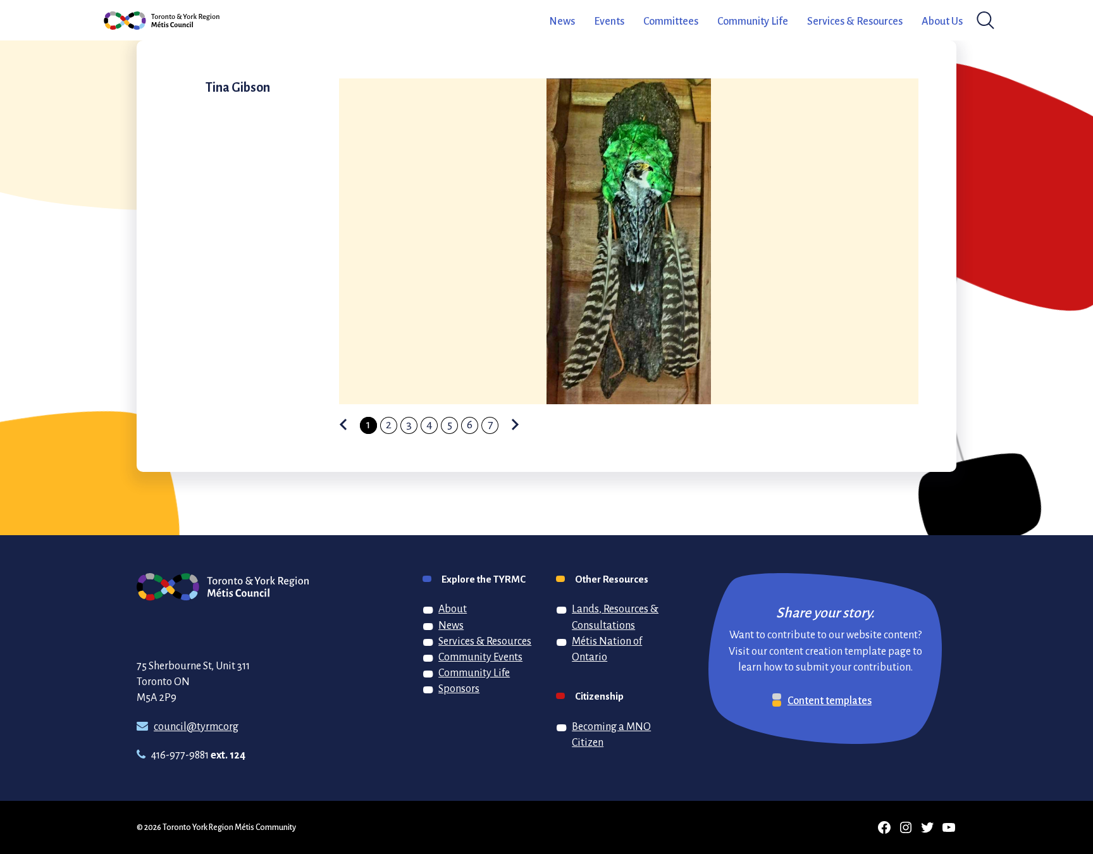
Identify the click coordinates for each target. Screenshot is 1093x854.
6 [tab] (469, 424)
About (452, 608)
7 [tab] (490, 424)
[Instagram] (905, 827)
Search (982, 20)
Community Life (752, 21)
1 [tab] (368, 424)
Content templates (829, 700)
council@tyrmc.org (196, 726)
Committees (670, 21)
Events (609, 21)
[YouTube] (948, 827)
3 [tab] (409, 424)
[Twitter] (927, 827)
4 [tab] (429, 424)
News (562, 21)
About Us (942, 21)
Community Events (480, 656)
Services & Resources (855, 21)
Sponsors (458, 688)
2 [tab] (389, 424)
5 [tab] (449, 424)
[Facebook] (884, 827)
